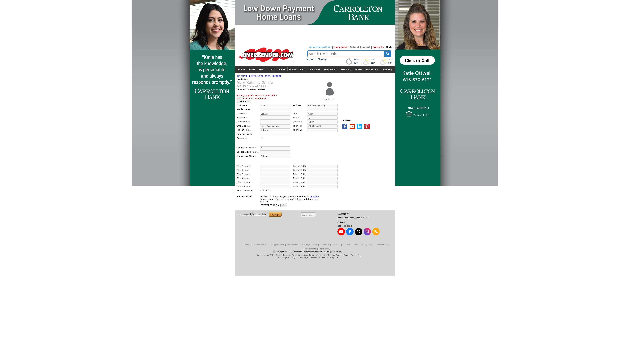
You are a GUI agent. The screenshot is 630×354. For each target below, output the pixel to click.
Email (311, 215)
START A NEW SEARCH (273, 76)
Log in (309, 59)
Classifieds (346, 69)
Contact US (325, 244)
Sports (272, 69)
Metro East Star (310, 248)
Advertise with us (320, 47)
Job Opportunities (277, 244)
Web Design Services (309, 244)
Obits (282, 69)
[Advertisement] (366, 170)
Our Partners (292, 244)
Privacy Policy (366, 244)
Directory (387, 69)
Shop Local (330, 69)
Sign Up (322, 59)
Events (292, 69)
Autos (358, 69)
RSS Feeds (347, 244)
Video (251, 69)
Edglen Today (324, 248)
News (261, 69)
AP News (315, 69)
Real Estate (372, 69)
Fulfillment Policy (382, 244)
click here (314, 196)
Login (304, 215)
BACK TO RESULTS (256, 76)
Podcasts (378, 47)
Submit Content (360, 47)
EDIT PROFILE (242, 76)
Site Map (336, 244)
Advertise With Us (260, 244)
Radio (389, 47)
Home (241, 69)
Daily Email (341, 47)
